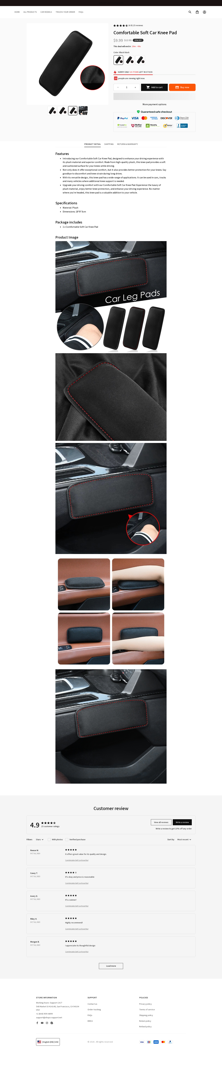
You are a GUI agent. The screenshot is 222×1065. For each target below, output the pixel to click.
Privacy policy (145, 1004)
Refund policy (145, 1026)
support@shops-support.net (49, 1017)
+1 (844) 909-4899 (44, 1013)
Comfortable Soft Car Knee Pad (76, 860)
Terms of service (147, 1009)
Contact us (92, 1004)
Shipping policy (146, 1015)
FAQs (90, 1015)
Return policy (145, 1021)
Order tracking (94, 1009)
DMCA (90, 1021)
